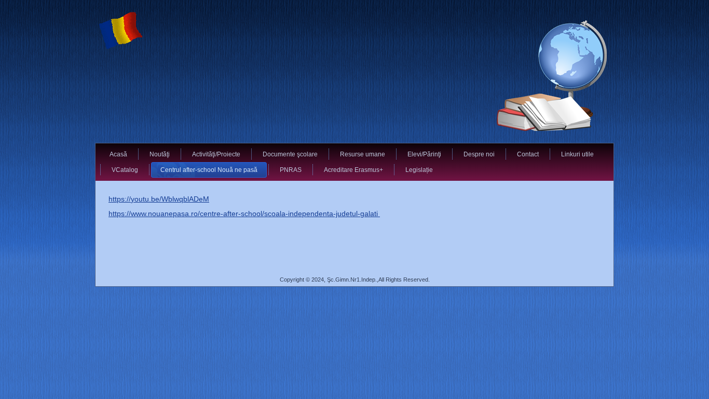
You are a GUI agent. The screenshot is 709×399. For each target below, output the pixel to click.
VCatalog (125, 170)
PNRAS (291, 170)
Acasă (118, 154)
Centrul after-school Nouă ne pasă (208, 170)
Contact (528, 154)
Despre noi (479, 154)
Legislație (419, 170)
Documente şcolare (290, 154)
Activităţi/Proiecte (216, 154)
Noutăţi (159, 154)
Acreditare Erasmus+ (353, 170)
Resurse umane (362, 154)
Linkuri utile (577, 154)
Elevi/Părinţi (424, 154)
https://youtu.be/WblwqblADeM (158, 199)
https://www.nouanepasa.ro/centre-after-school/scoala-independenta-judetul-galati (244, 213)
